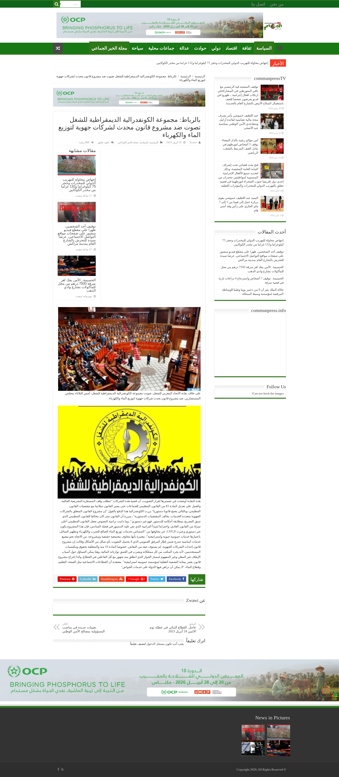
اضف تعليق (103, 142)
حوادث (200, 48)
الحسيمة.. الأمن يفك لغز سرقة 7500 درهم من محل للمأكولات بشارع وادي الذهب (77, 285)
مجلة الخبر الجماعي (109, 48)
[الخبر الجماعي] (272, 25)
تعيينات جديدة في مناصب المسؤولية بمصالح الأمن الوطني (83, 627)
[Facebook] (83, 4)
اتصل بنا (258, 4)
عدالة (184, 48)
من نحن (277, 4)
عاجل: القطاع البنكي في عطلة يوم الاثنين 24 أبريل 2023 (173, 627)
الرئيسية (200, 76)
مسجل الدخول (155, 644)
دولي (215, 48)
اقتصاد (231, 48)
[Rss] (87, 4)
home (280, 47)
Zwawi (193, 142)
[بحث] (56, 4)
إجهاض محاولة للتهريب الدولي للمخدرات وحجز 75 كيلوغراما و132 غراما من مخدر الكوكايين (78, 184)
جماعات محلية (161, 48)
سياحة (137, 48)
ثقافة (246, 48)
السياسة (264, 48)
